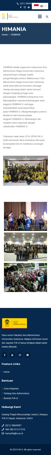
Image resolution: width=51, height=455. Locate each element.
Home (7, 372)
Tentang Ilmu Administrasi (16, 393)
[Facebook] (4, 355)
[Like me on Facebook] (21, 7)
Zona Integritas (11, 388)
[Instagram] (20, 355)
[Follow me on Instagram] (25, 7)
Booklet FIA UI (11, 398)
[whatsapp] (27, 355)
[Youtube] (12, 355)
